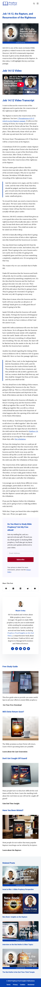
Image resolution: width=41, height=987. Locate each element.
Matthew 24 (33, 431)
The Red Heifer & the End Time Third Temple (18, 972)
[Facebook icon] (12, 648)
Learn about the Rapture (11, 850)
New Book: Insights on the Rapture (14, 917)
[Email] (35, 588)
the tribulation (20, 439)
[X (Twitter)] (13, 588)
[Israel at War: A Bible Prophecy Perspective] (20, 876)
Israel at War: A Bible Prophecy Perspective (18, 889)
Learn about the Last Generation (14, 752)
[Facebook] (6, 588)
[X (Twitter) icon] (24, 648)
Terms (8, 984)
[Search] (34, 3)
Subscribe (20, 560)
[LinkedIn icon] (16, 648)
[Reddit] (27, 588)
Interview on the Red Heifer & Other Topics (17, 944)
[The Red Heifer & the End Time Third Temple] (20, 959)
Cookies (22, 984)
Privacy (15, 984)
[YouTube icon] (28, 648)
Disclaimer (31, 984)
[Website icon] (20, 648)
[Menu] (38, 3)
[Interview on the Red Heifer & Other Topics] (20, 931)
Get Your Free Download (12, 705)
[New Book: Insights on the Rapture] (20, 904)
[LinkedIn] (20, 588)
